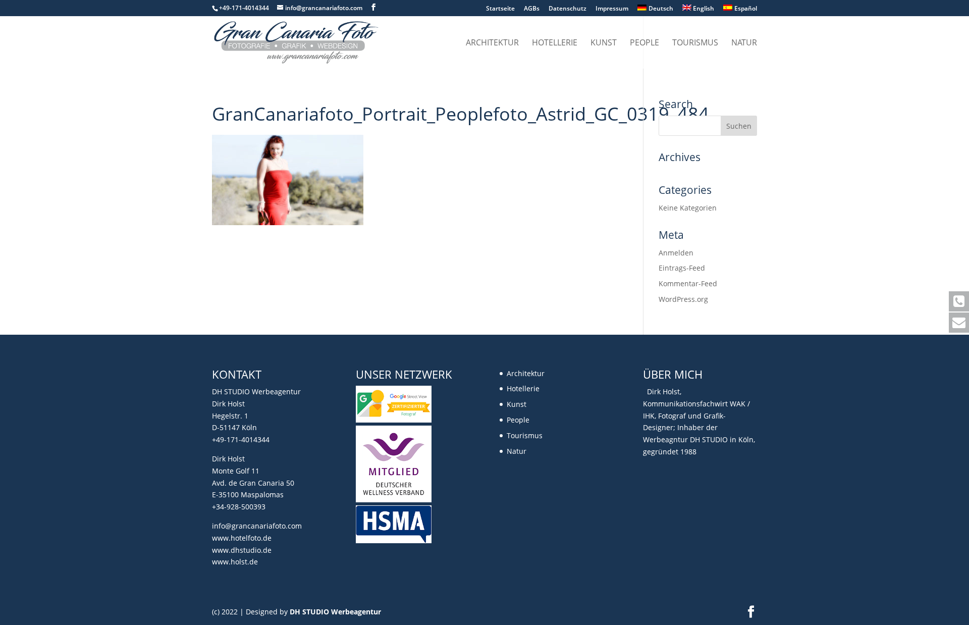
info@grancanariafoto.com (257, 526)
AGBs (532, 9)
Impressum (612, 9)
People (644, 43)
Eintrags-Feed (682, 268)
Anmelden (676, 252)
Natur (744, 43)
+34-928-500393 (238, 506)
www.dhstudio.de (242, 550)
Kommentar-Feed (688, 283)
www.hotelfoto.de (242, 538)
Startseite (500, 9)
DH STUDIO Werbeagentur (335, 611)
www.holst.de (235, 561)
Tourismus (695, 43)
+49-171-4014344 (241, 439)
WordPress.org (683, 299)
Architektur (492, 43)
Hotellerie (554, 43)
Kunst (603, 43)
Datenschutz (567, 9)
